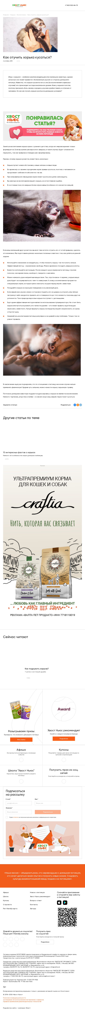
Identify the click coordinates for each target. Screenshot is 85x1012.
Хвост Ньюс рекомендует (40, 896)
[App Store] (59, 902)
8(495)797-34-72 (16, 967)
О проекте (7, 905)
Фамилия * (9, 808)
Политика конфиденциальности (14, 998)
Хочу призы (21, 739)
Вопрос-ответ (36, 900)
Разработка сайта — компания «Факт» (17, 1008)
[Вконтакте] (5, 939)
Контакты (34, 905)
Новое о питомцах (37, 892)
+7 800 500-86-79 (71, 5)
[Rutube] (17, 945)
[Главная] (19, 5)
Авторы (33, 909)
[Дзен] (5, 945)
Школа (5, 896)
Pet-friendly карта (10, 909)
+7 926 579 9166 (32, 980)
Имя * (36, 799)
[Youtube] (11, 939)
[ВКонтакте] (75, 405)
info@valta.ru (54, 967)
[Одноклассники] (77, 405)
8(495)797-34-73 (29, 967)
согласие (15, 817)
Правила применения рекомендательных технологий (22, 1001)
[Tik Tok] (11, 945)
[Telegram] (80, 405)
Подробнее (64, 739)
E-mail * (8, 799)
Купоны (6, 900)
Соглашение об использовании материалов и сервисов (23, 1000)
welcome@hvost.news (46, 976)
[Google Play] (65, 902)
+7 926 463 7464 (26, 981)
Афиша (6, 892)
